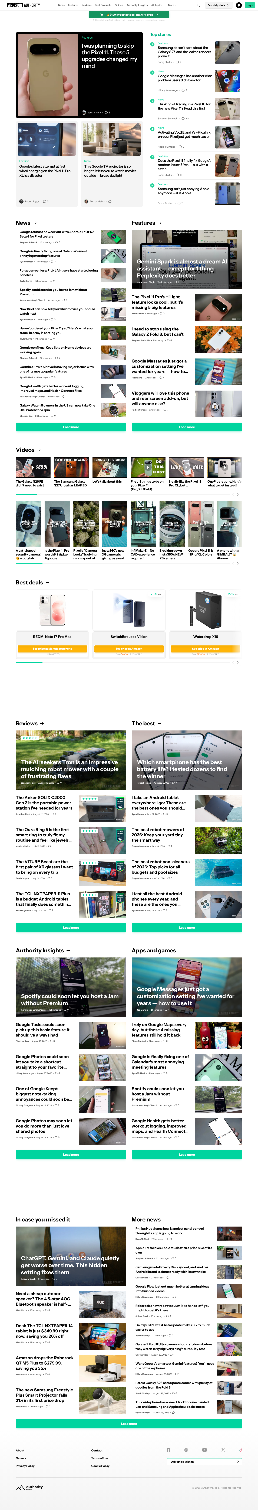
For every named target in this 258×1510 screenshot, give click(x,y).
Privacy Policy (25, 1466)
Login (250, 5)
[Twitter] (223, 1450)
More (171, 5)
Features (73, 5)
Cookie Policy (100, 1466)
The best (143, 723)
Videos (25, 449)
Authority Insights (137, 5)
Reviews (86, 5)
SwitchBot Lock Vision (129, 637)
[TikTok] (240, 1450)
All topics (156, 5)
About (20, 1450)
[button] (129, 5)
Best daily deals (216, 5)
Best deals (29, 582)
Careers (21, 1458)
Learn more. (159, 20)
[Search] (198, 5)
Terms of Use (99, 1458)
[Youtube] (204, 1450)
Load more (71, 427)
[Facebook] (168, 1450)
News (61, 5)
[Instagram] (186, 1450)
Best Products (103, 5)
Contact (96, 1450)
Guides (119, 5)
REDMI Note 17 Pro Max (52, 637)
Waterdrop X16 (205, 637)
